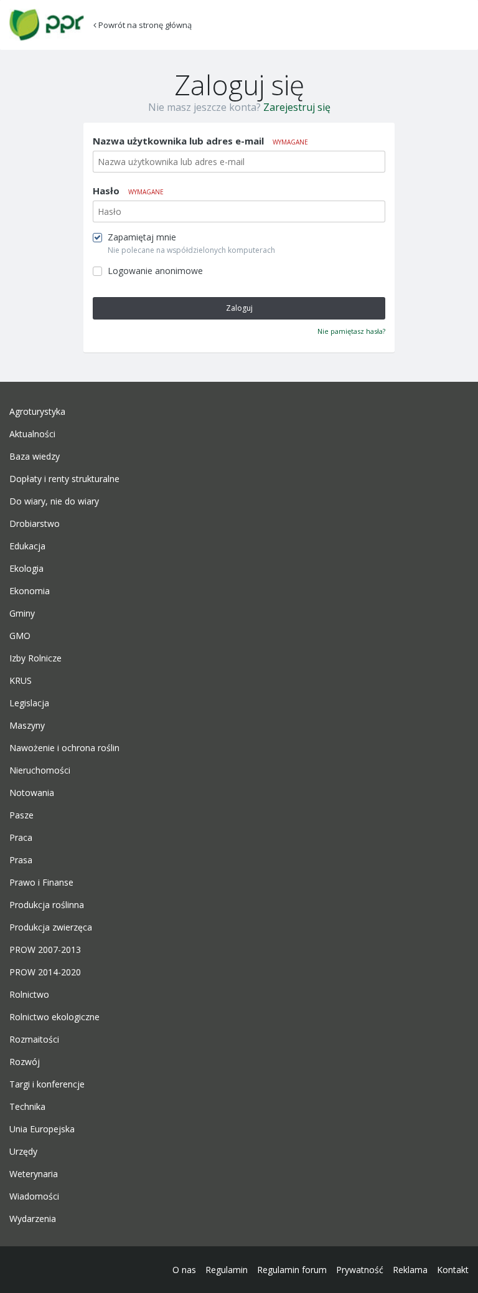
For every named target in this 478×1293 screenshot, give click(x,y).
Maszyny (27, 725)
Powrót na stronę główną (144, 25)
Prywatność (359, 1270)
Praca (20, 837)
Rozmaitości (34, 1039)
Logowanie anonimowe (155, 271)
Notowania (31, 792)
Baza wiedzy (34, 456)
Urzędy (23, 1151)
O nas (184, 1270)
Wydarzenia (32, 1218)
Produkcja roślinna (46, 905)
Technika (27, 1106)
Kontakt (453, 1270)
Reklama (410, 1270)
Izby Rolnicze (35, 658)
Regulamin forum (292, 1270)
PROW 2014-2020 (45, 972)
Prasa (20, 860)
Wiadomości (34, 1196)
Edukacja (27, 546)
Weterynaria (33, 1174)
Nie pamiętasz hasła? (351, 331)
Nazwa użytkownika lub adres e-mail (200, 141)
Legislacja (29, 703)
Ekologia (26, 568)
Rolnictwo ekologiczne (54, 1017)
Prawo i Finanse (41, 882)
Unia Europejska (42, 1129)
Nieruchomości (39, 770)
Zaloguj (239, 308)
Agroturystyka (37, 411)
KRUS (20, 680)
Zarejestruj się (296, 107)
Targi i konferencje (47, 1084)
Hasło (128, 190)
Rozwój (24, 1062)
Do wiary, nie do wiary (54, 501)
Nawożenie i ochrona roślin (64, 748)
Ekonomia (29, 591)
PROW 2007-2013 (45, 949)
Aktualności (32, 434)
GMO (19, 636)
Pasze (21, 815)
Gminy (22, 613)
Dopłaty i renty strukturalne (64, 479)
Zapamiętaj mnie (142, 237)
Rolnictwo (29, 994)
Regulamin (226, 1270)
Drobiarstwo (34, 523)
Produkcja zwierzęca (50, 927)
